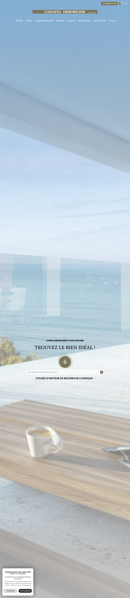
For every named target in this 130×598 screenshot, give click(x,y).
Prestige (60, 21)
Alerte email (99, 21)
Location (71, 21)
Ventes (29, 21)
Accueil (19, 21)
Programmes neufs (44, 21)
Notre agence (84, 21)
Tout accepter (25, 591)
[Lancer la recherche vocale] (65, 361)
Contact (112, 21)
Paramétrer (10, 591)
